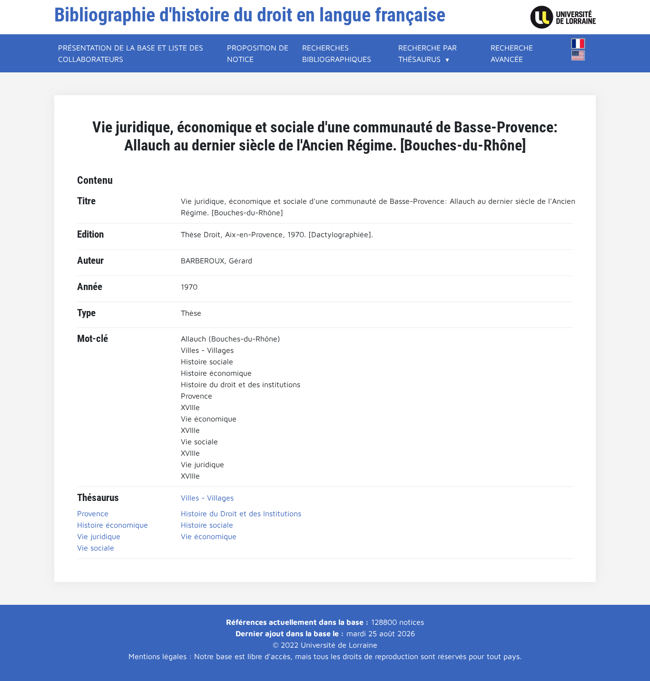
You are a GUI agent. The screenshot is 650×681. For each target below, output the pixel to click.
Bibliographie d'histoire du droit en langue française (249, 15)
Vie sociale (95, 547)
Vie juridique (98, 536)
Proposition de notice (257, 53)
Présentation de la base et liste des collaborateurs (130, 53)
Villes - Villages (207, 497)
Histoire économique (112, 525)
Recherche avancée (512, 53)
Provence (92, 513)
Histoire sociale (207, 525)
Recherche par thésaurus (427, 53)
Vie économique (208, 536)
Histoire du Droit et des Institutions (241, 513)
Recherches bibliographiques (336, 53)
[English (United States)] (578, 55)
